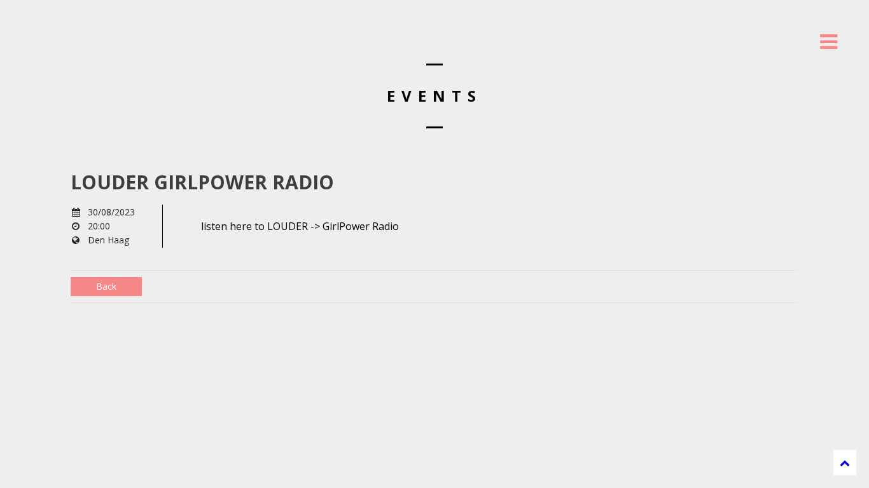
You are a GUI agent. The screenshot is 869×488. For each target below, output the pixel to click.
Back (106, 286)
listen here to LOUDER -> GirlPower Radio (300, 226)
